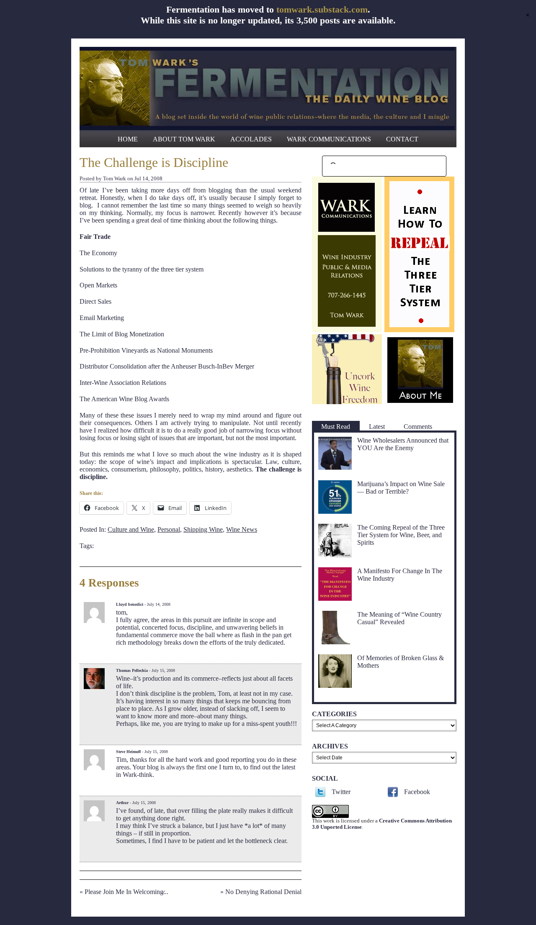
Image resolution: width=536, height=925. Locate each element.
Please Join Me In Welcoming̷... (126, 891)
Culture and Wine (131, 529)
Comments (418, 426)
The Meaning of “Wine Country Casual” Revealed (399, 618)
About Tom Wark (184, 139)
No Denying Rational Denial (263, 891)
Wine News (241, 529)
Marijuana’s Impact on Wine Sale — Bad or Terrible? (401, 487)
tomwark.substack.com (322, 9)
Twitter (341, 791)
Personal (168, 529)
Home (128, 139)
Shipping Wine (203, 529)
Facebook (417, 791)
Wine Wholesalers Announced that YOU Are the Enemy (402, 444)
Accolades (251, 139)
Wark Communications (329, 139)
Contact (402, 139)
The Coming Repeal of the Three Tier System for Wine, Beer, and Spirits (401, 535)
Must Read (335, 426)
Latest (377, 426)
